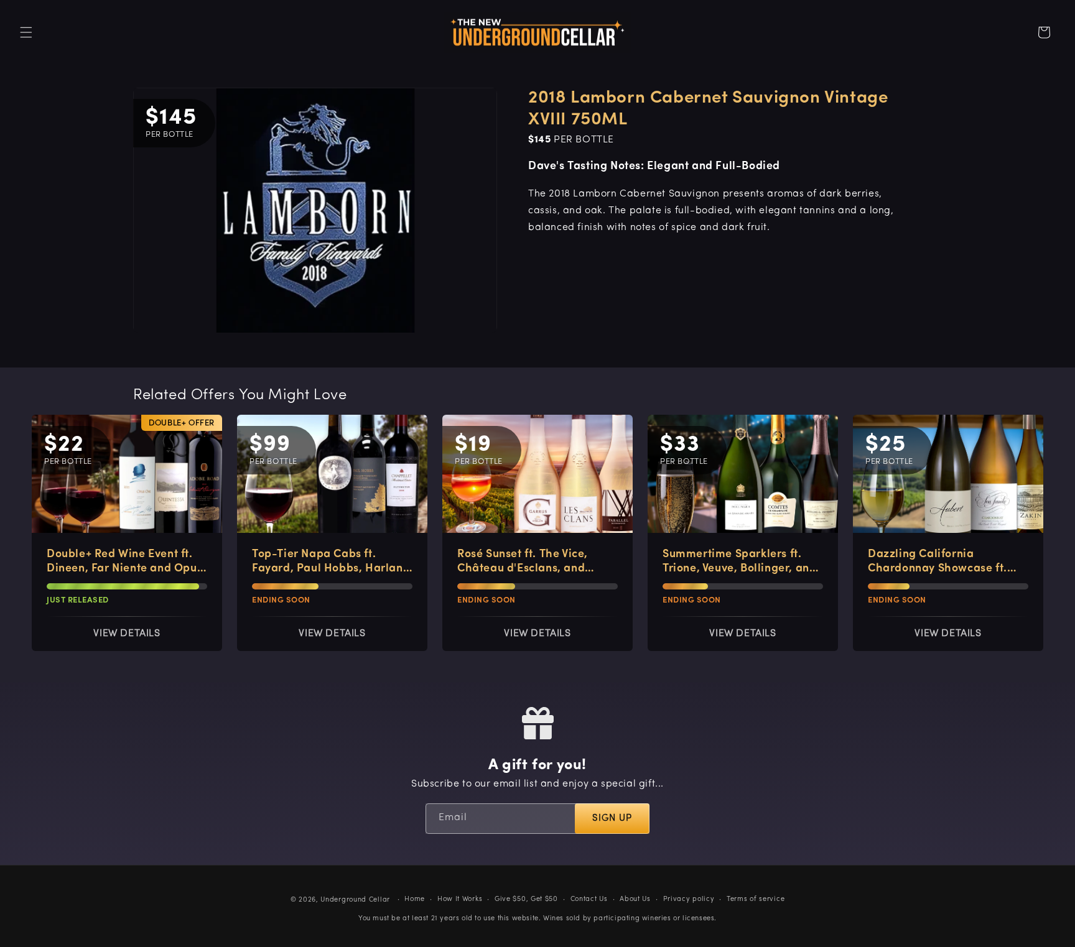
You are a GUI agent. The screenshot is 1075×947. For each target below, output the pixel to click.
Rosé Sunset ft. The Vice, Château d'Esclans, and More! (522, 562)
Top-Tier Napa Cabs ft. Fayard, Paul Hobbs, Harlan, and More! (329, 562)
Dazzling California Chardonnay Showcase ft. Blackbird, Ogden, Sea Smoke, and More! (937, 562)
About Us (635, 899)
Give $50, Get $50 (526, 899)
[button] (26, 32)
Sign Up (612, 818)
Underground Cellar (355, 900)
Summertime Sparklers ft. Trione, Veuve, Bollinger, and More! (739, 562)
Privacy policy (689, 899)
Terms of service (755, 899)
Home (414, 899)
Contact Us (589, 899)
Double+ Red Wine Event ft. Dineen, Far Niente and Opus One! (124, 562)
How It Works (459, 899)
